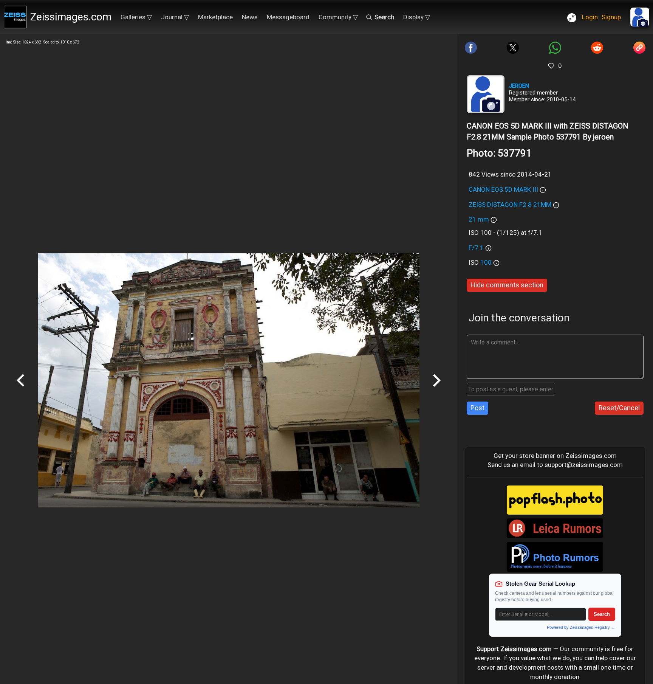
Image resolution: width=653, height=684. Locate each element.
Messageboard (288, 17)
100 (486, 262)
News (250, 17)
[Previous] (20, 389)
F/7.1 (476, 247)
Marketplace (215, 17)
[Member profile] (485, 94)
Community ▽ (338, 17)
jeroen (519, 85)
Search (602, 614)
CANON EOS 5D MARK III (503, 189)
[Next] (436, 389)
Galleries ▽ (136, 17)
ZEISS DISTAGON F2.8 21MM (510, 204)
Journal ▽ (175, 17)
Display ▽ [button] (416, 17)
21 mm (479, 219)
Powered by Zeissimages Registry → (581, 627)
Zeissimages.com (70, 17)
